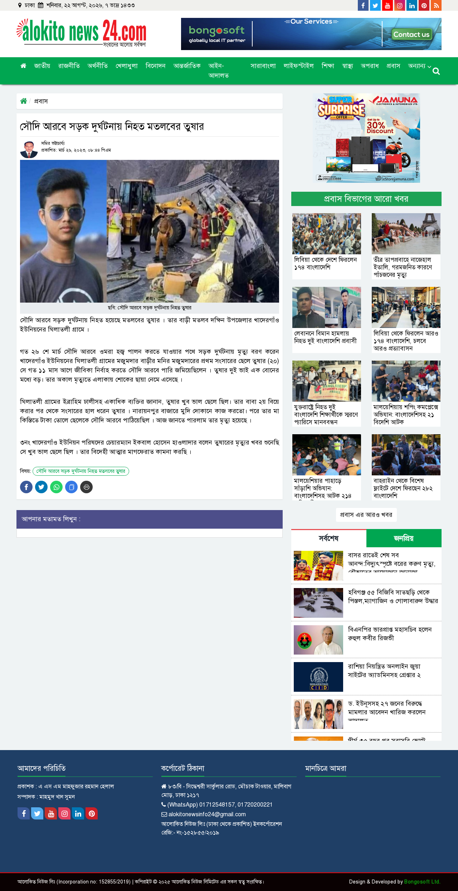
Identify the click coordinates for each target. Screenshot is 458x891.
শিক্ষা (328, 66)
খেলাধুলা (127, 66)
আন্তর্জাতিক (187, 66)
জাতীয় (42, 66)
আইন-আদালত (219, 70)
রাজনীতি (69, 66)
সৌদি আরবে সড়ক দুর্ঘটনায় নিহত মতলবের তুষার (80, 471)
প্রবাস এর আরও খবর (366, 515)
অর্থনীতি (98, 66)
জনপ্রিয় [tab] (404, 538)
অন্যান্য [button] (416, 66)
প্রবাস (393, 66)
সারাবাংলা (263, 66)
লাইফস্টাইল (299, 66)
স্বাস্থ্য (347, 66)
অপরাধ (370, 66)
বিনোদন (156, 66)
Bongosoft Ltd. (422, 882)
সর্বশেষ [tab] (328, 538)
